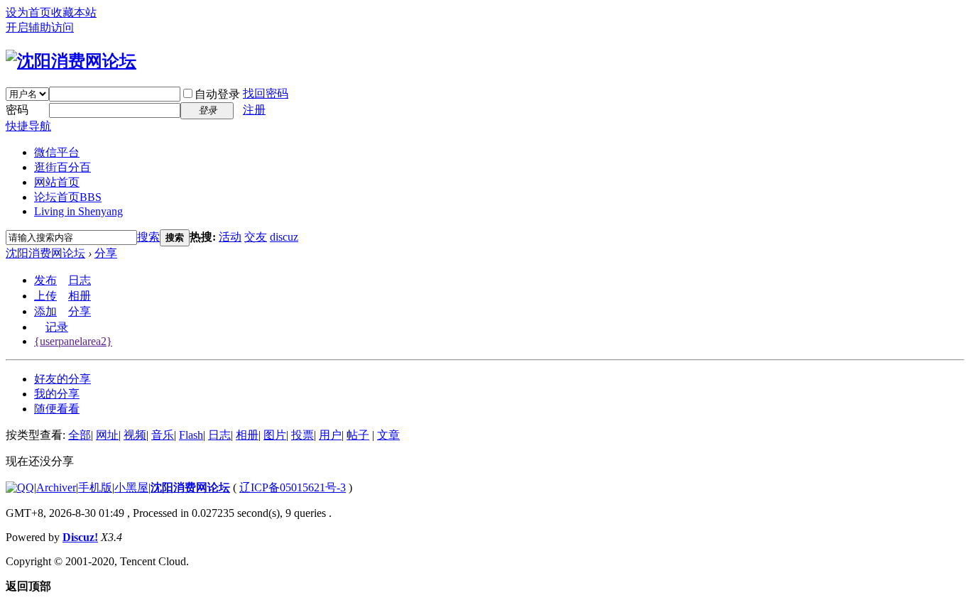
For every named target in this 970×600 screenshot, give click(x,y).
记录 (56, 327)
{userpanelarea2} (73, 341)
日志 (79, 280)
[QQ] (20, 487)
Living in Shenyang (78, 211)
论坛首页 (68, 197)
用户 (330, 435)
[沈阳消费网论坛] (71, 61)
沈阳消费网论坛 (45, 253)
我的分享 (57, 394)
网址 (107, 435)
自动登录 (217, 94)
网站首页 (57, 182)
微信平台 (57, 152)
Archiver (56, 487)
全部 (79, 435)
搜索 (148, 237)
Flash (191, 435)
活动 (230, 237)
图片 (274, 435)
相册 (79, 296)
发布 (45, 280)
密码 (17, 110)
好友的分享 (62, 379)
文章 (388, 435)
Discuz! (80, 537)
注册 (254, 110)
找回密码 (265, 93)
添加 (45, 311)
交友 (255, 237)
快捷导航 (28, 126)
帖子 (358, 435)
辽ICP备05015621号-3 (292, 487)
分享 (105, 253)
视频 (135, 435)
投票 (302, 435)
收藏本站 (74, 12)
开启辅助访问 (40, 27)
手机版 (95, 487)
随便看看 (57, 409)
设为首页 (28, 12)
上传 (45, 296)
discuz (284, 237)
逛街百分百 (62, 167)
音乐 (162, 435)
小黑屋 (131, 487)
